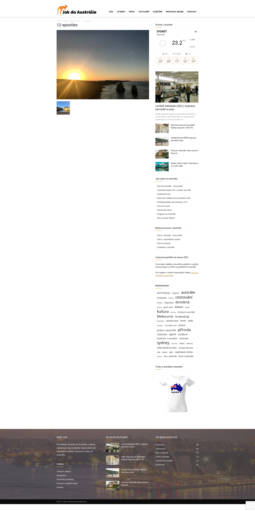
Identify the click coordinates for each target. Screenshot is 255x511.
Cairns (170, 298)
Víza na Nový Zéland (166, 218)
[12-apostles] (103, 98)
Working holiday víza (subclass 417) (172, 202)
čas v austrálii (170, 356)
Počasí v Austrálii (164, 24)
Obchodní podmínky (65, 479)
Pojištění (157, 11)
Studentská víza (163, 194)
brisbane (162, 297)
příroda (184, 329)
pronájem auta (171, 325)
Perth (183, 320)
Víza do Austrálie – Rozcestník (170, 186)
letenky (173, 312)
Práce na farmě (163, 243)
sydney (163, 342)
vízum (164, 352)
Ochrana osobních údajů (67, 483)
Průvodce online (175, 11)
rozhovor (162, 334)
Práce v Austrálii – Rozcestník (169, 235)
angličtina (175, 293)
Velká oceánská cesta (72, 21)
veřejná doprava (185, 348)
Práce (132, 11)
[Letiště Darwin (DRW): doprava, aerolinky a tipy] (162, 141)
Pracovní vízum (163, 206)
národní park (172, 320)
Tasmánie (174, 344)
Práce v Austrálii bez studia (168, 239)
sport (172, 334)
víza (158, 352)
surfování (183, 338)
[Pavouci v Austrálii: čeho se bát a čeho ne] (162, 154)
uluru (182, 343)
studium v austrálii (167, 338)
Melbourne (165, 316)
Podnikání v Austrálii (165, 247)
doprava (168, 302)
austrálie (188, 292)
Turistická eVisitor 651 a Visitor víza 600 (174, 190)
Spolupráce (61, 475)
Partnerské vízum (164, 210)
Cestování (144, 11)
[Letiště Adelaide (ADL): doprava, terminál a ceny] (176, 87)
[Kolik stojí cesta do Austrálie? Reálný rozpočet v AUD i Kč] (162, 128)
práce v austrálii (166, 330)
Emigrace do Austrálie (166, 214)
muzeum (160, 321)
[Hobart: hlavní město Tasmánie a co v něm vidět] (162, 166)
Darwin (160, 303)
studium (183, 334)
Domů (59, 21)
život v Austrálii (185, 356)
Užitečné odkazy (64, 471)
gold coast (168, 307)
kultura (163, 311)
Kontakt (192, 11)
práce (181, 325)
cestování (183, 297)
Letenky (121, 11)
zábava (159, 356)
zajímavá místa (184, 351)
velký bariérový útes (167, 347)
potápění (160, 325)
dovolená (182, 302)
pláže (190, 320)
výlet (171, 352)
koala (187, 307)
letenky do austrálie (186, 312)
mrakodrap (182, 316)
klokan (179, 306)
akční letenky (163, 293)
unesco (189, 343)
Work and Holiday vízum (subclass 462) (173, 198)
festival (159, 307)
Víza (111, 11)
